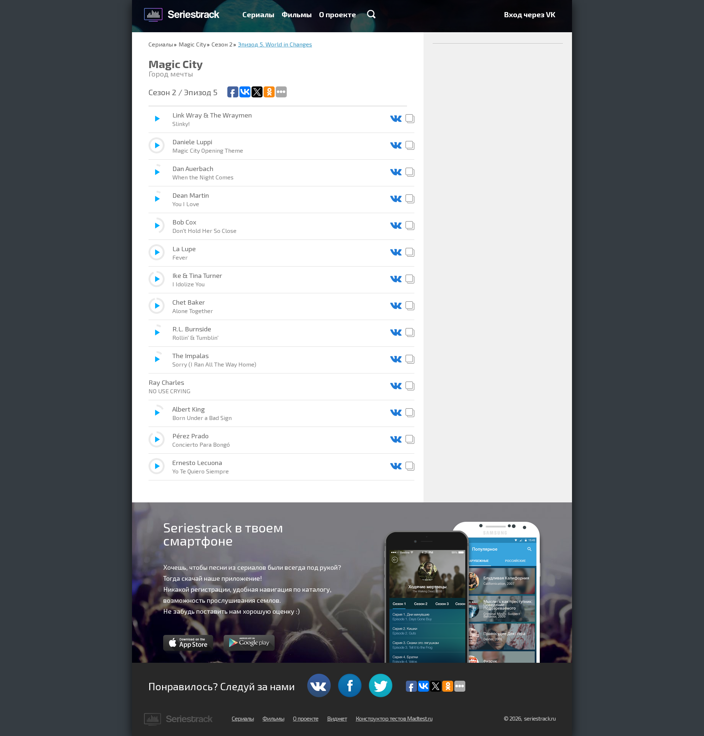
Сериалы (258, 14)
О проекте (337, 14)
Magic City (192, 44)
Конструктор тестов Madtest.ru (394, 718)
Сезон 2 (222, 44)
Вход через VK (530, 14)
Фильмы (297, 14)
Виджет (337, 718)
